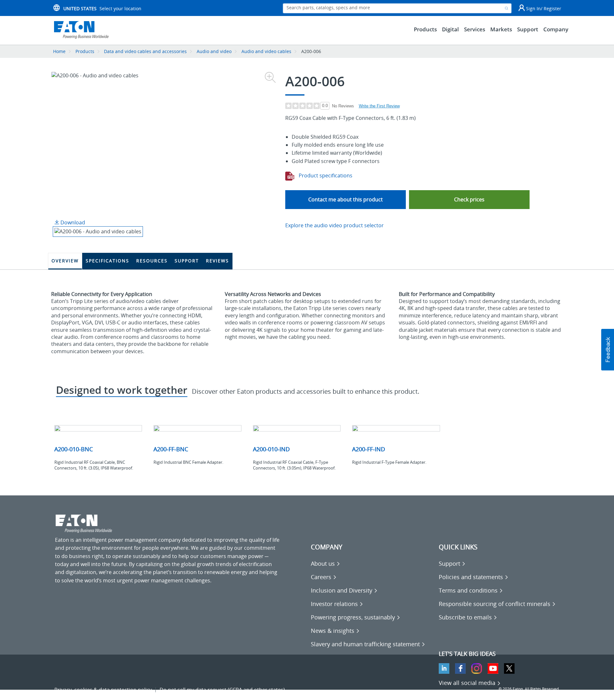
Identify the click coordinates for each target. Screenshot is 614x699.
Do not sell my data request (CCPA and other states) (222, 689)
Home (59, 51)
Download (72, 222)
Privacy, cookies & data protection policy (103, 689)
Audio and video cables (266, 51)
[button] (469, 199)
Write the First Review (379, 106)
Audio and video (214, 51)
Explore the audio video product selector (334, 225)
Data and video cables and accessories (146, 51)
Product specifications (324, 175)
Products (84, 51)
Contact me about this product (345, 199)
